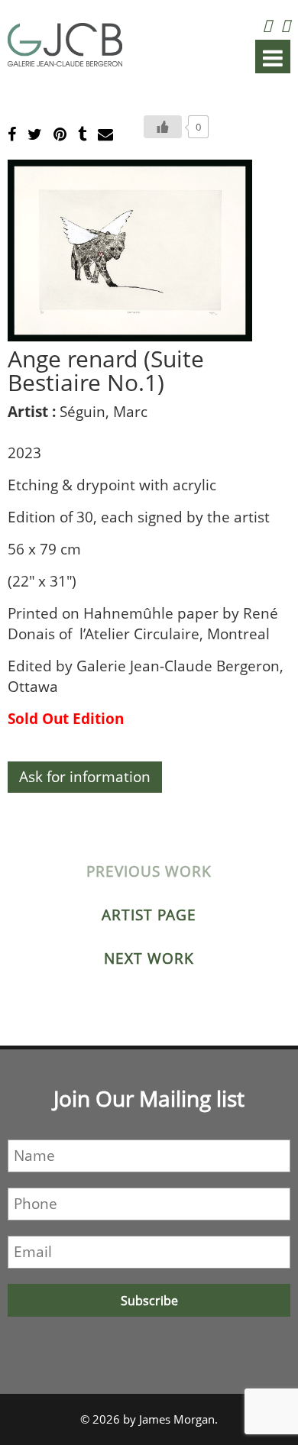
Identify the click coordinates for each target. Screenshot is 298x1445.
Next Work (149, 958)
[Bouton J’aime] (163, 126)
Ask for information (85, 777)
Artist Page (149, 915)
